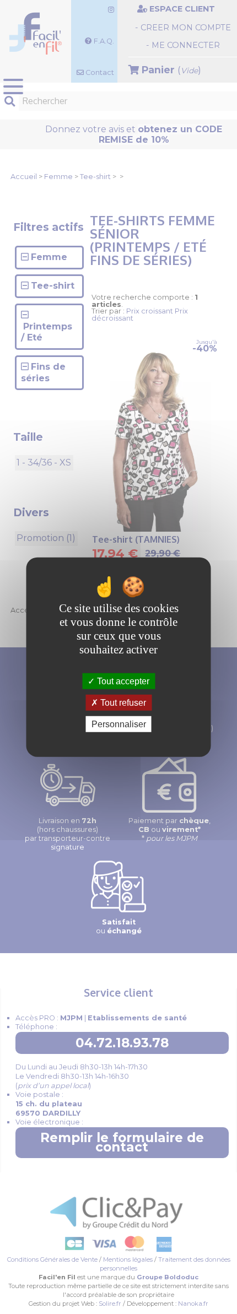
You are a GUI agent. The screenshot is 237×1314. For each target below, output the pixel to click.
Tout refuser (122, 702)
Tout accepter (122, 680)
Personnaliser (118, 724)
